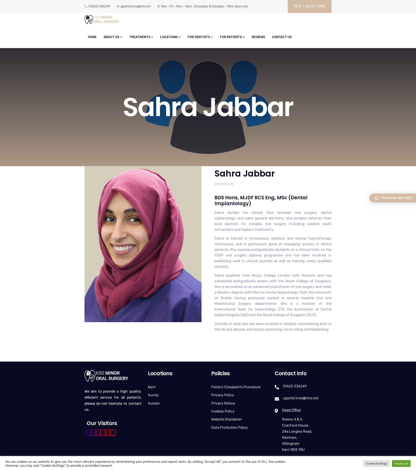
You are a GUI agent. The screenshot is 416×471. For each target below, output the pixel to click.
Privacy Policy (222, 395)
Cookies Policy (222, 411)
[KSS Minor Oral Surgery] (101, 19)
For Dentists (199, 37)
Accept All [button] (401, 463)
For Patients (231, 37)
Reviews (258, 37)
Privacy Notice (223, 403)
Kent (152, 387)
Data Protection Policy (229, 428)
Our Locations (309, 6)
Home (92, 37)
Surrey (153, 395)
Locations (169, 37)
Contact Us (282, 37)
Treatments (139, 37)
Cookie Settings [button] (376, 463)
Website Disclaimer (226, 419)
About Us (111, 37)
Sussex (154, 403)
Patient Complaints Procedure (235, 387)
